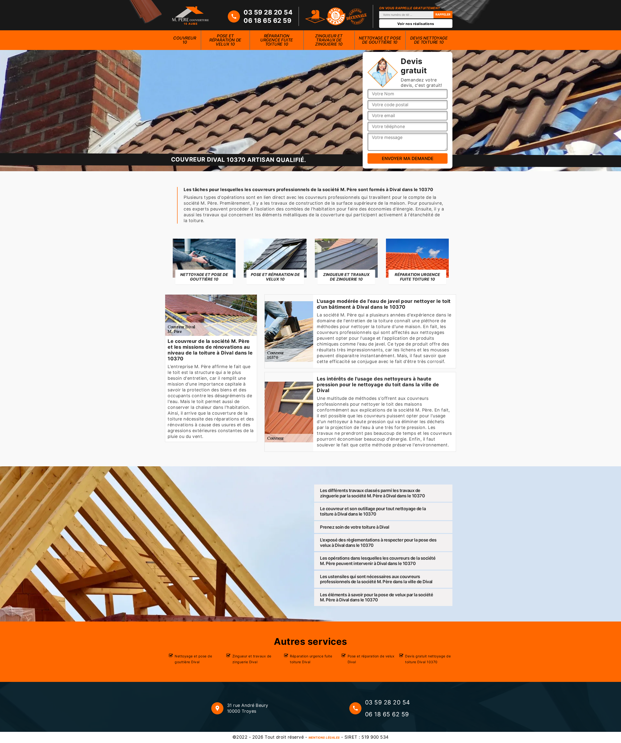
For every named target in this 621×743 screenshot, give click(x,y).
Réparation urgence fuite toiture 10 (276, 40)
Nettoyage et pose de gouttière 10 (380, 40)
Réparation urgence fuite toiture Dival (311, 659)
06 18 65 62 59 (267, 21)
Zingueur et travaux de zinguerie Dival (251, 659)
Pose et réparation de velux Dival (371, 659)
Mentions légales (324, 737)
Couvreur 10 (184, 40)
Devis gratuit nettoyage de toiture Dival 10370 (428, 659)
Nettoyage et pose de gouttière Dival (193, 659)
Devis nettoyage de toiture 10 (428, 40)
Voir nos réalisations (415, 24)
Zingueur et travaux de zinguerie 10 (329, 40)
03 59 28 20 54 (268, 12)
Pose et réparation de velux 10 (225, 40)
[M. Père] (190, 15)
